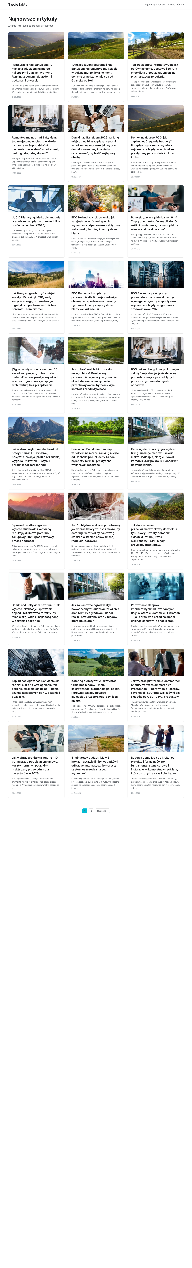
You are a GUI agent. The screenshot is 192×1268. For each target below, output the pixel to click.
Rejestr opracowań (155, 4)
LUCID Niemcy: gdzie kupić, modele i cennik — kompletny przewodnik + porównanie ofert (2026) (36, 221)
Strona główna (176, 4)
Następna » (102, 811)
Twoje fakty (17, 4)
